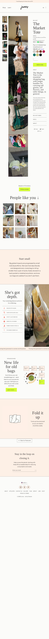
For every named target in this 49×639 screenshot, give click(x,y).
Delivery (25, 491)
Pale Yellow (37, 55)
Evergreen (34, 55)
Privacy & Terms (24, 493)
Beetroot (43, 51)
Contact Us (19, 491)
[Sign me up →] (35, 470)
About (35, 69)
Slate (40, 55)
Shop (4, 7)
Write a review (24, 189)
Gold (37, 51)
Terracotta (40, 51)
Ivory (34, 51)
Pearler (30, 496)
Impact (35, 123)
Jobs (39, 491)
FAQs (30, 491)
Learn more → (11, 390)
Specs (34, 119)
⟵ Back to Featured (24, 440)
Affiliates (12, 491)
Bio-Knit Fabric (37, 115)
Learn (9, 7)
